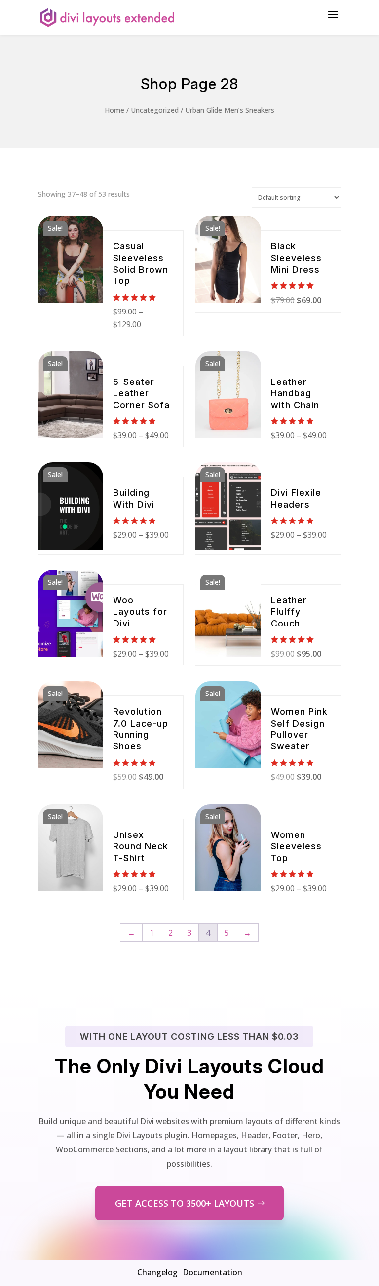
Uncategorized (155, 110)
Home (114, 110)
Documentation (212, 1272)
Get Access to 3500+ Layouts (184, 1203)
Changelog (157, 1272)
